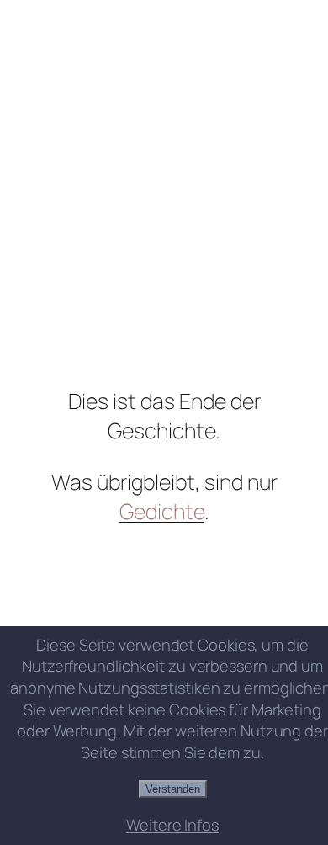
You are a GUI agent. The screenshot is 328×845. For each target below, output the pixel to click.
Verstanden (172, 789)
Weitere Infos (172, 825)
